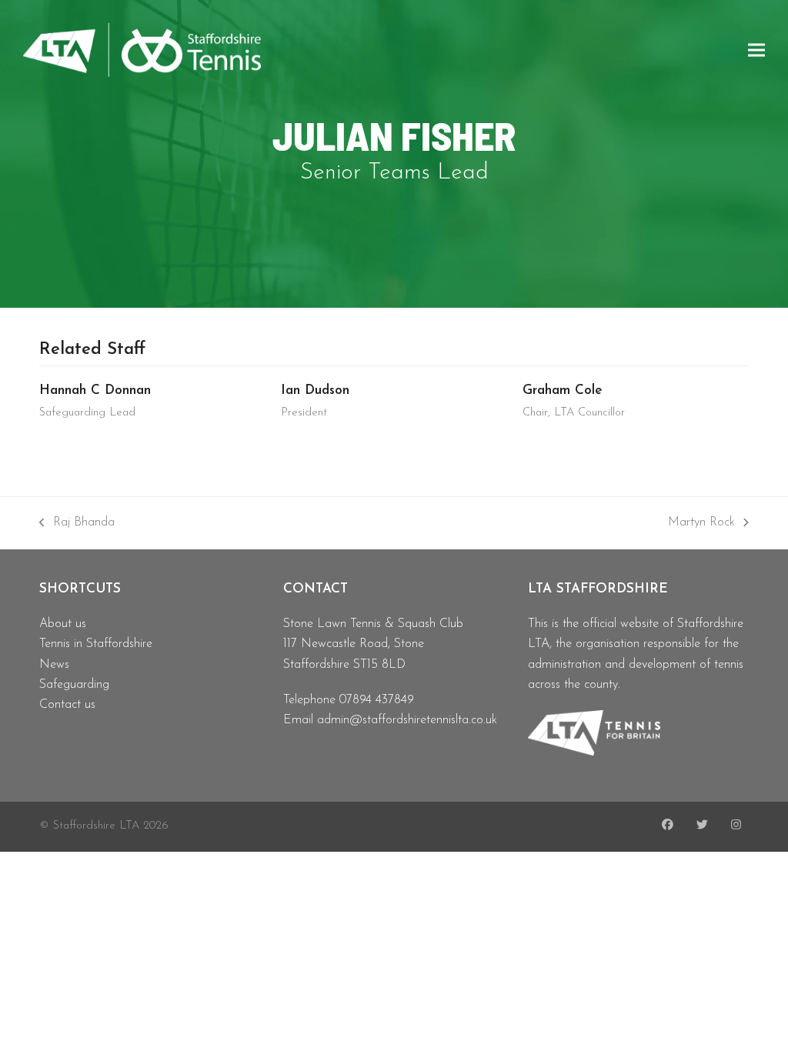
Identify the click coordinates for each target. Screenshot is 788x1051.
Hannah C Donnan (95, 390)
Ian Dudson (315, 390)
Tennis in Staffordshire (95, 644)
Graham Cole (563, 390)
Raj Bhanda (77, 524)
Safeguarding (74, 685)
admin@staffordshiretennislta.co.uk (407, 720)
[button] (756, 49)
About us (62, 624)
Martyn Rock (701, 524)
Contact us (67, 705)
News (54, 665)
